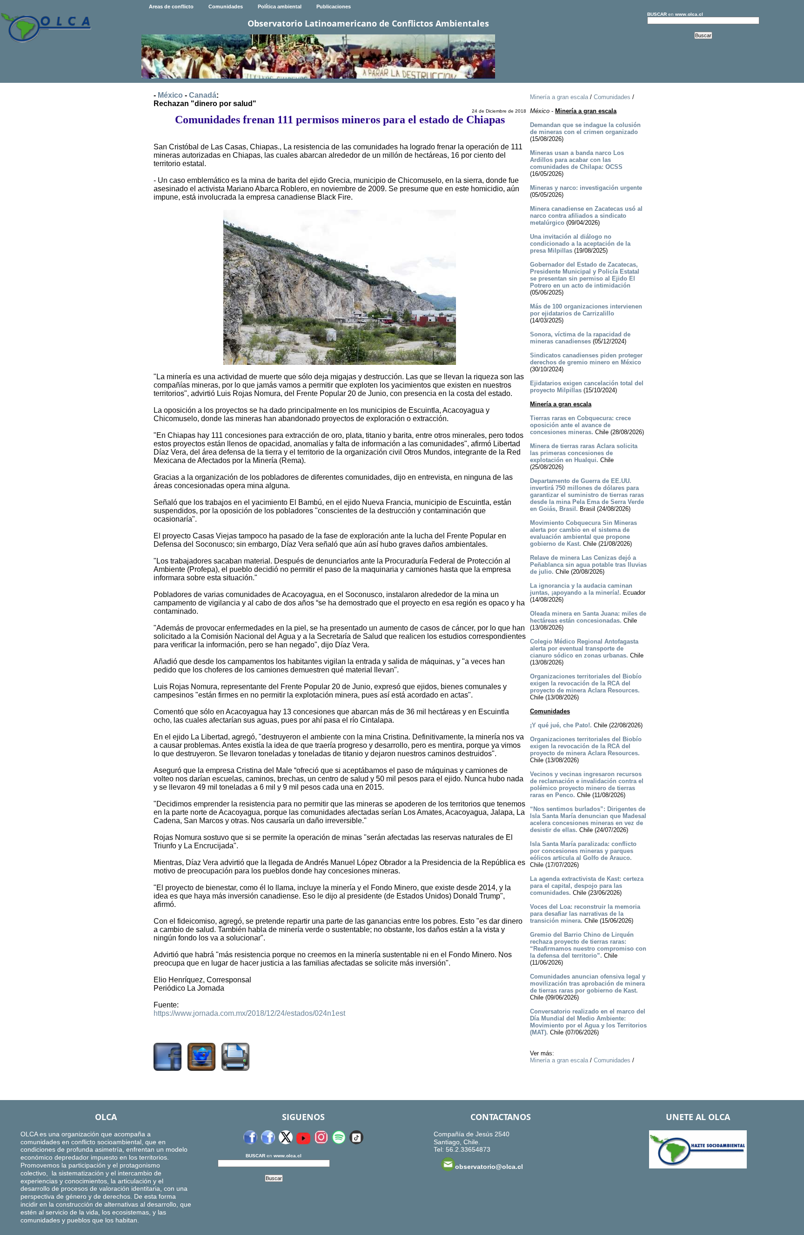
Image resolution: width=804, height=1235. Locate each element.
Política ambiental (280, 6)
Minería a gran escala (559, 97)
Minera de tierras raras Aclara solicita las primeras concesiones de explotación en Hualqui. (583, 453)
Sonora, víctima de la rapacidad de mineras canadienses (580, 338)
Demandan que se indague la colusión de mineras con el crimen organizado (585, 128)
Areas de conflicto (171, 6)
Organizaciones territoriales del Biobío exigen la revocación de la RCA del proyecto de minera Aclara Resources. (586, 683)
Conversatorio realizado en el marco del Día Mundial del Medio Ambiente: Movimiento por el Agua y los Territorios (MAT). (588, 1022)
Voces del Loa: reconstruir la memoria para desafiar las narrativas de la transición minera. (585, 913)
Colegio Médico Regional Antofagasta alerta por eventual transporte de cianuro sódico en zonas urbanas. (584, 648)
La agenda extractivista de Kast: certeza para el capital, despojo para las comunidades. (586, 885)
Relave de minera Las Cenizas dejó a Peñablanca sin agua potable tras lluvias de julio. (588, 564)
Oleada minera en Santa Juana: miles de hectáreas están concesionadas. (588, 617)
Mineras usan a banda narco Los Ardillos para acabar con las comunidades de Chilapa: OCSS (577, 159)
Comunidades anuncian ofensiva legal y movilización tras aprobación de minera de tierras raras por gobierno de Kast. (587, 983)
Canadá (202, 95)
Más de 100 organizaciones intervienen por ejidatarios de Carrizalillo (586, 310)
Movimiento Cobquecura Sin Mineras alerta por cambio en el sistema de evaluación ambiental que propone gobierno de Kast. (583, 533)
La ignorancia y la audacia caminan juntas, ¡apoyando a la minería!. (581, 589)
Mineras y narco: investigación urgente (586, 187)
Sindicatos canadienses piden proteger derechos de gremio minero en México (586, 359)
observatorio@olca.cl (489, 1166)
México (170, 95)
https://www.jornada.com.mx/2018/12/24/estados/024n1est (249, 1013)
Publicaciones (333, 6)
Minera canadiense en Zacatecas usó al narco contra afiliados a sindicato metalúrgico (586, 215)
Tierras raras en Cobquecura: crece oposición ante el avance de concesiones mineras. (580, 425)
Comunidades (225, 6)
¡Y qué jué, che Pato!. (561, 725)
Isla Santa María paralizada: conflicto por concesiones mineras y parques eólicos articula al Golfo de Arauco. (583, 850)
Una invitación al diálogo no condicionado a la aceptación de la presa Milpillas (580, 243)
